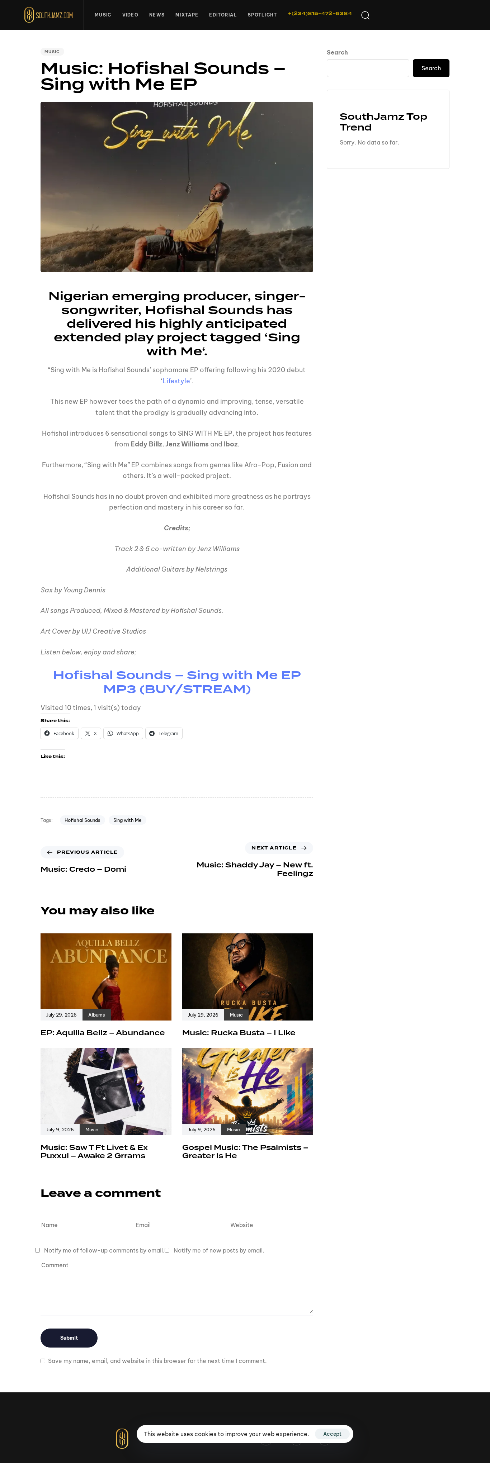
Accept (332, 1434)
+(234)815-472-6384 (320, 13)
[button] (365, 15)
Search (337, 52)
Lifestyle (176, 381)
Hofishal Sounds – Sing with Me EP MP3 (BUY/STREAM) (177, 683)
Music (103, 15)
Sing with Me (127, 820)
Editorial (223, 15)
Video (130, 15)
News (157, 15)
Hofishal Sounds (82, 820)
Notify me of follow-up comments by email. (104, 1250)
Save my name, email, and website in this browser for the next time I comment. (157, 1360)
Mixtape (186, 15)
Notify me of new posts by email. (219, 1250)
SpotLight (262, 15)
